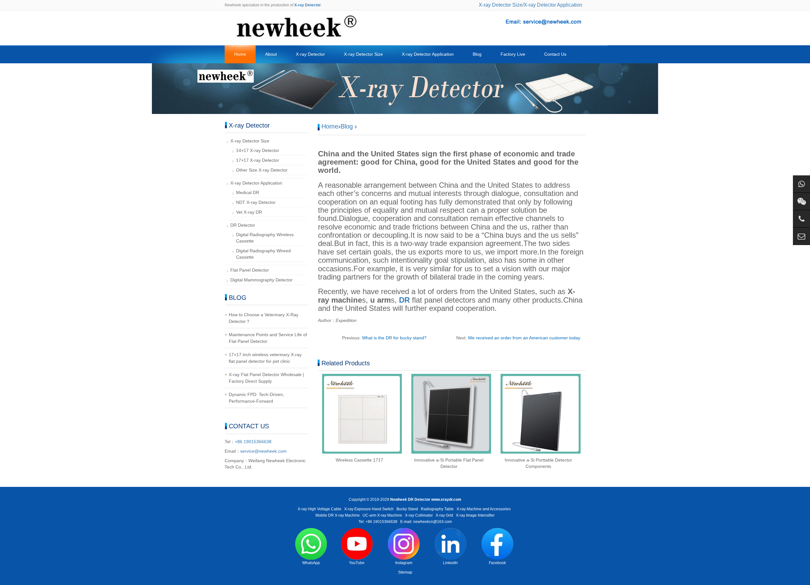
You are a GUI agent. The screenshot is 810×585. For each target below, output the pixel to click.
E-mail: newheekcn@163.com (426, 521)
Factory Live (513, 54)
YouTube (356, 563)
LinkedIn (450, 563)
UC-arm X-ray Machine (382, 515)
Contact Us (555, 54)
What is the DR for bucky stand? (394, 337)
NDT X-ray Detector (256, 202)
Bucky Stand (407, 509)
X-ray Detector (310, 54)
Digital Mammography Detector (261, 279)
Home (240, 54)
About (271, 54)
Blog (477, 54)
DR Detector (242, 225)
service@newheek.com (263, 451)
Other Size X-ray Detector (262, 170)
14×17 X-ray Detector (257, 150)
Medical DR (247, 192)
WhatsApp (311, 563)
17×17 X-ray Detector (257, 160)
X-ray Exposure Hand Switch (369, 509)
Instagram (403, 563)
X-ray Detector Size (500, 5)
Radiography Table (437, 509)
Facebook (497, 563)
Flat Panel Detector (249, 270)
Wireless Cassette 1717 (359, 459)
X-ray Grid (444, 515)
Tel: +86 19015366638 (377, 521)
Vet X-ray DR (249, 212)
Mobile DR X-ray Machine (337, 515)
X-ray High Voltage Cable (319, 509)
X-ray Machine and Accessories (484, 509)
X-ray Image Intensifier (475, 515)
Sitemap (405, 572)
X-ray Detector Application (553, 5)
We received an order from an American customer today (524, 337)
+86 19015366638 (253, 441)
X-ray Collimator (419, 515)
